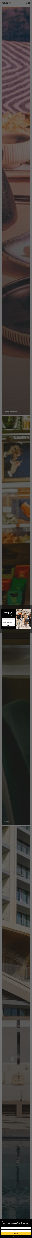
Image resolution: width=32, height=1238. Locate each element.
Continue (8, 625)
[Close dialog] (30, 610)
